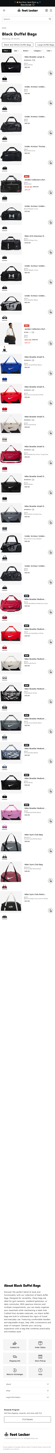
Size (15, 51)
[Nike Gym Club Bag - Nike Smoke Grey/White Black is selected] (4, 856)
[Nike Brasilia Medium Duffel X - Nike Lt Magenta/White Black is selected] (4, 826)
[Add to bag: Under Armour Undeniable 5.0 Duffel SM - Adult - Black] (50, 582)
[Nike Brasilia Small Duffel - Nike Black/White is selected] (4, 498)
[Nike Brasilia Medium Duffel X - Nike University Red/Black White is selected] (4, 647)
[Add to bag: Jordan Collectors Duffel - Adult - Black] (50, 343)
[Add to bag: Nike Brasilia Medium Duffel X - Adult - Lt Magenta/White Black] (50, 821)
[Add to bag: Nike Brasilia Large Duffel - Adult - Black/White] (50, 73)
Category (37, 51)
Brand (25, 51)
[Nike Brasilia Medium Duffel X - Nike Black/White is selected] (4, 797)
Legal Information (13, 1397)
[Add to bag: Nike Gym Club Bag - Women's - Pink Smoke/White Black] (50, 880)
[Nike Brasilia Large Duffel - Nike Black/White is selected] (4, 79)
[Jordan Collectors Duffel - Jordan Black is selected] (4, 349)
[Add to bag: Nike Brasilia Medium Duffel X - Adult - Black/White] (50, 791)
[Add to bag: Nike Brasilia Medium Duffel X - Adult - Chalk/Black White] (50, 701)
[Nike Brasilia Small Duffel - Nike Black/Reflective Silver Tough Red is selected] (4, 468)
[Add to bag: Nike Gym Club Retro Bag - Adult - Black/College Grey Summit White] (50, 910)
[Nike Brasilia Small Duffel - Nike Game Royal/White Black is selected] (4, 379)
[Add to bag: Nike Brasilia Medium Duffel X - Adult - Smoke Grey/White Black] (50, 731)
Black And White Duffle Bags (17, 45)
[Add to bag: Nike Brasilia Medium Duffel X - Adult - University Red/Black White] (50, 641)
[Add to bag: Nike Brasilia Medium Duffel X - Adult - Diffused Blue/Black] (50, 761)
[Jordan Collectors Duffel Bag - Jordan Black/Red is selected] (4, 198)
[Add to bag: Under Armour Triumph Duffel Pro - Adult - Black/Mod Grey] (50, 162)
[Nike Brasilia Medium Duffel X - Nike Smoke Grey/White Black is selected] (4, 737)
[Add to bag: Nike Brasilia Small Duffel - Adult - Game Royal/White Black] (50, 373)
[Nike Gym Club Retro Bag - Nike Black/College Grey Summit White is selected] (4, 916)
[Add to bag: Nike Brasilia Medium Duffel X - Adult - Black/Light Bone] (50, 671)
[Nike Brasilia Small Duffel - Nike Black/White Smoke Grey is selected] (4, 528)
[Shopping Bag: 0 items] (51, 10)
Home (4, 28)
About (8, 1384)
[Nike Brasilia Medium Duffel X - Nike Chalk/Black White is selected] (4, 707)
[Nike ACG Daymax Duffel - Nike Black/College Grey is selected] (4, 258)
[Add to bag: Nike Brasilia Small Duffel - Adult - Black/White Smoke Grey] (50, 522)
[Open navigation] (9, 10)
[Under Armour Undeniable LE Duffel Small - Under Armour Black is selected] (4, 138)
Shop (8, 1390)
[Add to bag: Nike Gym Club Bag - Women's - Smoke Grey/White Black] (50, 850)
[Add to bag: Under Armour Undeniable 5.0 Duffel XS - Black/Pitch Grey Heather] (50, 552)
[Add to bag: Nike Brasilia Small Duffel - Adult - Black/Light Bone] (50, 432)
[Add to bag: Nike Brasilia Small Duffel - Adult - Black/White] (50, 492)
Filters (6, 51)
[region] (27, 3)
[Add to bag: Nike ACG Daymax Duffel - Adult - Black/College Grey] (50, 252)
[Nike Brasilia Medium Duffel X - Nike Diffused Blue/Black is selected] (4, 767)
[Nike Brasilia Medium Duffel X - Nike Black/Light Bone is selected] (4, 677)
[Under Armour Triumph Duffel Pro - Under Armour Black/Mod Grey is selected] (4, 168)
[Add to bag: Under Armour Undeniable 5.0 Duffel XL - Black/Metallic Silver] (50, 222)
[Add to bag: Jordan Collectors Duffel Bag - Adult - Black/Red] (50, 192)
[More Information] (33, 4)
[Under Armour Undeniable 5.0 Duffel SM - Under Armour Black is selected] (4, 588)
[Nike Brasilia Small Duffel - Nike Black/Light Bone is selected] (4, 438)
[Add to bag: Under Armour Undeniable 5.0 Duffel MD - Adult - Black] (50, 102)
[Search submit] (50, 19)
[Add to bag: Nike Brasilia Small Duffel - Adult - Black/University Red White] (50, 403)
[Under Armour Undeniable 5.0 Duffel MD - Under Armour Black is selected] (4, 108)
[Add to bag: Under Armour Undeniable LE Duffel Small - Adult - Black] (50, 132)
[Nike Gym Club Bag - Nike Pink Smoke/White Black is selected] (4, 886)
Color (49, 51)
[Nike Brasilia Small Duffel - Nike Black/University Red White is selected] (4, 408)
